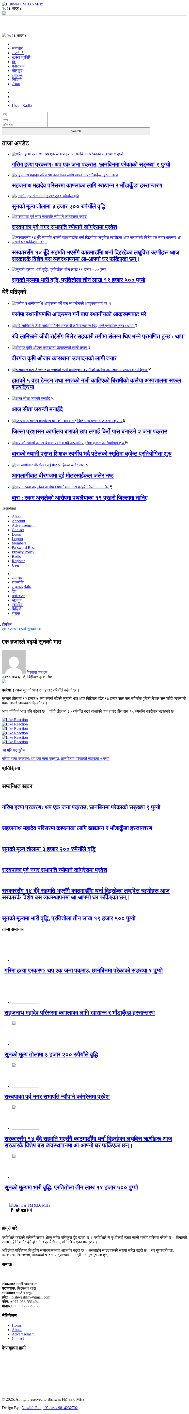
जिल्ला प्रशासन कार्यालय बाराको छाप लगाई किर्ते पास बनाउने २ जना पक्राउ (89, 431)
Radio (16, 556)
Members (19, 543)
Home (16, 1325)
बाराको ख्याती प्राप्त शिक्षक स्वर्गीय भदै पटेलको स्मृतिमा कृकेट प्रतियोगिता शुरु (92, 453)
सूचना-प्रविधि (21, 57)
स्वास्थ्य (17, 75)
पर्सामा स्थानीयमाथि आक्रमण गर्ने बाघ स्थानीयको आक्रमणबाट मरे (79, 314)
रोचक (16, 84)
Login (16, 534)
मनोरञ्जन (18, 66)
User (15, 565)
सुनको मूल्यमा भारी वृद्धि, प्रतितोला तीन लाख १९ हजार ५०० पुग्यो (78, 280)
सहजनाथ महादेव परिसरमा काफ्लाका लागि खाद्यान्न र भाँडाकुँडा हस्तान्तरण (87, 185)
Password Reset (24, 547)
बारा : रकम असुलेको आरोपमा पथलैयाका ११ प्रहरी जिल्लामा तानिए (79, 497)
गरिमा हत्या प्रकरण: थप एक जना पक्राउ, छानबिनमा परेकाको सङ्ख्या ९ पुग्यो (91, 164)
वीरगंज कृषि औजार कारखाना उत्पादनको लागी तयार (64, 358)
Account (18, 521)
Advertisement (23, 525)
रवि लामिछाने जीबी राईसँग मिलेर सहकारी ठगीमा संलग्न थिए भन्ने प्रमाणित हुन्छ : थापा (98, 336)
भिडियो (17, 79)
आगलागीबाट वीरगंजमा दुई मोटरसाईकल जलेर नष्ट (63, 475)
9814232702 (68, 1408)
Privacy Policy (23, 552)
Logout (17, 539)
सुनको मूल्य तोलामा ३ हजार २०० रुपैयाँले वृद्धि (58, 206)
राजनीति (18, 53)
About (17, 516)
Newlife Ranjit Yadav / (40, 1408)
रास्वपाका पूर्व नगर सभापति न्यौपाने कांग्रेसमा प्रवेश (64, 227)
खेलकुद (17, 70)
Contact (18, 530)
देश (14, 62)
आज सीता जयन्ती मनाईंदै (37, 409)
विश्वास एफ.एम (37, 672)
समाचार (17, 48)
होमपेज (7, 624)
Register (18, 561)
